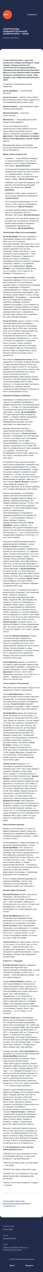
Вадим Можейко (11, 38)
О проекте (32, 14)
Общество (7, 1247)
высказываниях (23, 469)
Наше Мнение (7, 14)
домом (11, 451)
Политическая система (12, 1250)
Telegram (29, 1265)
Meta (12, 1265)
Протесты (24, 1247)
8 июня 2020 (8, 1229)
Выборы (15, 1247)
